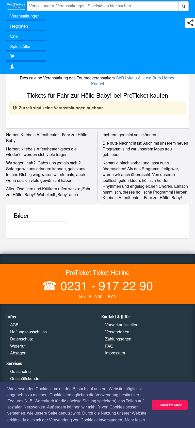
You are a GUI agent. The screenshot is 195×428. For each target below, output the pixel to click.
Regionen (19, 26)
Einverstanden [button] (170, 405)
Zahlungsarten (118, 339)
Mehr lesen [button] (135, 420)
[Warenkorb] (26, 57)
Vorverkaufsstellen (121, 325)
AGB (14, 325)
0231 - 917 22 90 (105, 285)
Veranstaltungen (25, 16)
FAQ (109, 346)
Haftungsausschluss (28, 332)
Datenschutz (21, 339)
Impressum (115, 353)
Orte (14, 36)
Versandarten (117, 332)
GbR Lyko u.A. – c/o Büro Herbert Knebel (133, 81)
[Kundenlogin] (97, 67)
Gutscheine (20, 371)
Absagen (18, 353)
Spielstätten (20, 46)
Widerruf (17, 346)
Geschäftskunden (26, 378)
